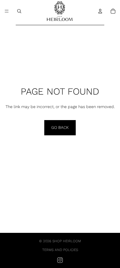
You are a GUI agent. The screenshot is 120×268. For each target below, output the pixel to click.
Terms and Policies (60, 250)
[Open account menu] (100, 11)
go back (60, 127)
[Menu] (6, 11)
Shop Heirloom (66, 241)
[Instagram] (60, 260)
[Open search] (19, 11)
